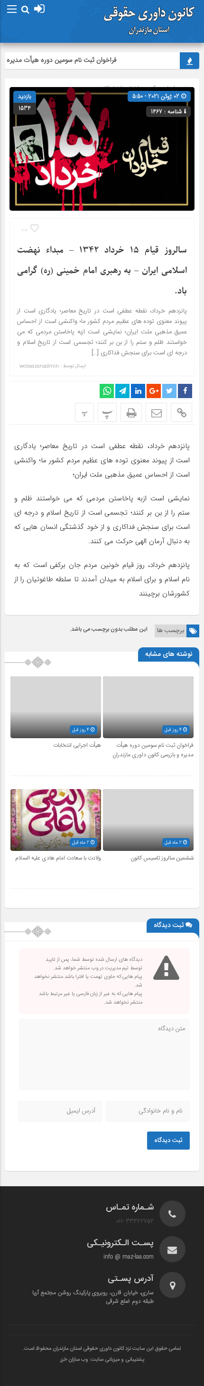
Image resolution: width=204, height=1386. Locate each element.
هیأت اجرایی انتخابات (77, 745)
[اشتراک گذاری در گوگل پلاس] (154, 391)
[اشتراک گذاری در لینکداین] (138, 391)
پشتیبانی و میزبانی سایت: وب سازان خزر (102, 1360)
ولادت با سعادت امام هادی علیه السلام (58, 858)
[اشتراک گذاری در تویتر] (169, 391)
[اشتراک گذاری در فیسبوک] (185, 391)
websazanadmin (39, 366)
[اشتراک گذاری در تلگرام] (122, 391)
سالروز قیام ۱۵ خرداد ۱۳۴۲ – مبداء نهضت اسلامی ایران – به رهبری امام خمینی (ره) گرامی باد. (102, 271)
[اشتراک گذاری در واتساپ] (107, 391)
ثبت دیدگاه (168, 1140)
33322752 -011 (135, 1221)
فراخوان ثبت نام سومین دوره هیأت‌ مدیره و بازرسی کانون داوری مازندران (153, 750)
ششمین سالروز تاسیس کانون (162, 858)
